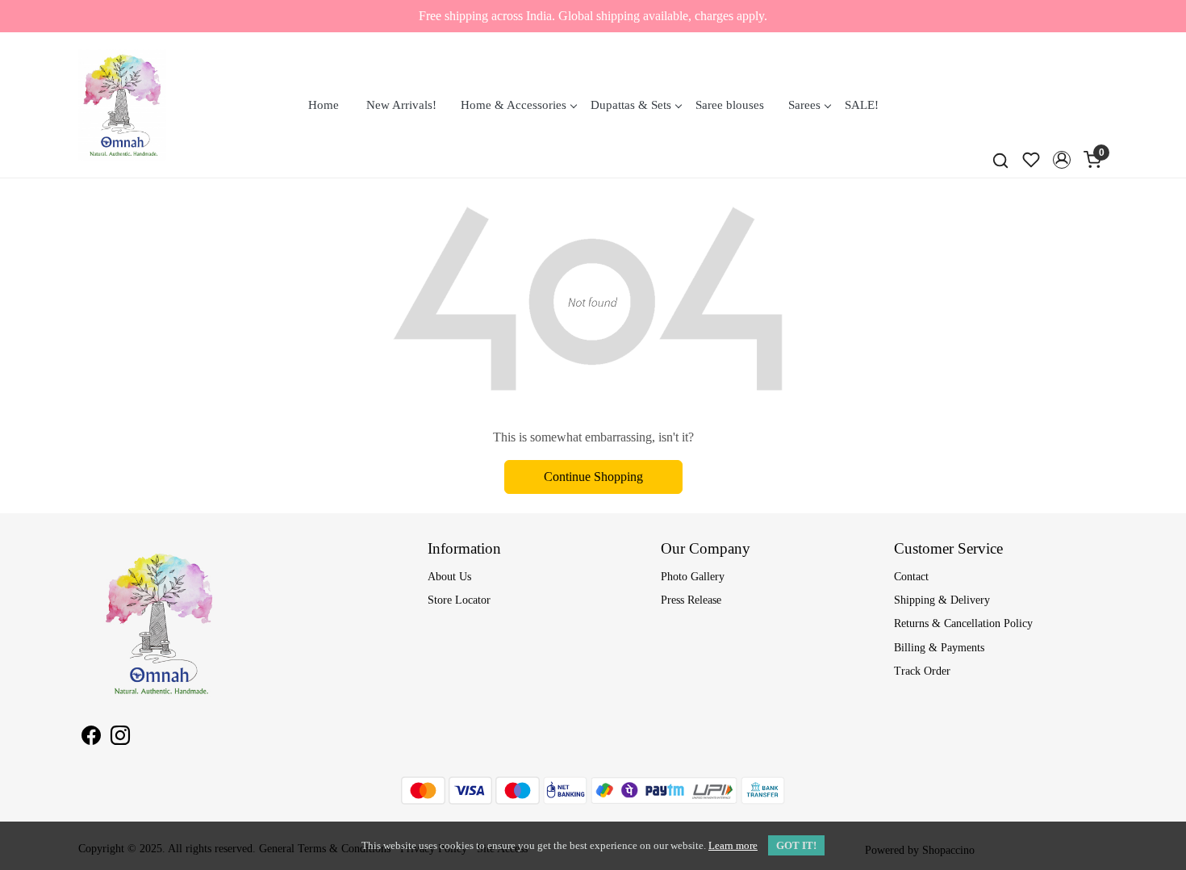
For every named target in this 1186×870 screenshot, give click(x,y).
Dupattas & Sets (631, 104)
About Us (449, 577)
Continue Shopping (593, 476)
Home (323, 104)
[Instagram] (120, 738)
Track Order (922, 671)
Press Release (691, 600)
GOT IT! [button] (796, 845)
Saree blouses (729, 104)
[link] (1000, 159)
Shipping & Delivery (942, 600)
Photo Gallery (693, 577)
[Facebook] (91, 738)
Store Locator (459, 600)
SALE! (862, 104)
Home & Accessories (513, 104)
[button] (1061, 160)
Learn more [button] (733, 845)
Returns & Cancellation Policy (963, 623)
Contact (911, 577)
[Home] (122, 105)
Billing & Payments (939, 648)
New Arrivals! (401, 104)
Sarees (804, 104)
